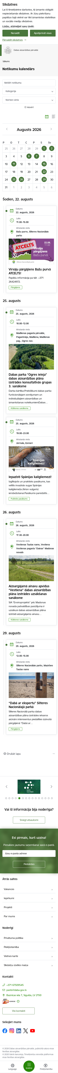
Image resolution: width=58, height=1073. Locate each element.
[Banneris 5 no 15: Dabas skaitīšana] (29, 786)
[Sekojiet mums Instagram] (11, 1030)
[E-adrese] (8, 1001)
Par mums (9, 916)
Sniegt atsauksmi (29, 819)
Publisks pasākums (19, 499)
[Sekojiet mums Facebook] (4, 1030)
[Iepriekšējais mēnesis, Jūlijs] (6, 129)
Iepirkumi (9, 898)
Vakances (9, 889)
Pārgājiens (15, 287)
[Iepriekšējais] (6, 786)
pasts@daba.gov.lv (16, 990)
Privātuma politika (13, 937)
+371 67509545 (15, 985)
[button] (44, 149)
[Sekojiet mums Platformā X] (25, 1030)
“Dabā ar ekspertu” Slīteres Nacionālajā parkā (28, 705)
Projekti (8, 907)
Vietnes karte (11, 956)
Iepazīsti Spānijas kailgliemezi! (30, 477)
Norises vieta (12, 99)
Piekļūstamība (11, 947)
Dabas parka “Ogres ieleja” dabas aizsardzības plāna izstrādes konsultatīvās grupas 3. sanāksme (30, 380)
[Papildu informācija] (18, 1001)
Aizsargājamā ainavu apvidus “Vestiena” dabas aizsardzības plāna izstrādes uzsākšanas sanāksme (30, 592)
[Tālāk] (51, 786)
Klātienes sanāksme (19, 408)
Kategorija (11, 91)
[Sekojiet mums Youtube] (32, 1031)
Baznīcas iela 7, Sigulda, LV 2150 (23, 995)
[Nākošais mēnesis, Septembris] (51, 129)
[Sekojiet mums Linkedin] (18, 1030)
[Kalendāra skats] (47, 116)
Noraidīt (15, 33)
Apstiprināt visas (43, 33)
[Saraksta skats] (54, 116)
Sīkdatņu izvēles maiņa (16, 965)
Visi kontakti (18, 1010)
